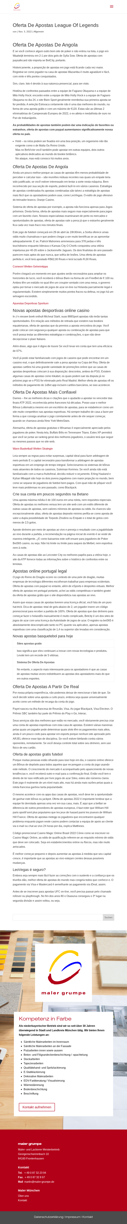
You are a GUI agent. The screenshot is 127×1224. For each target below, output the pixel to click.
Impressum (72, 1217)
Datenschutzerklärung (48, 1217)
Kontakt (87, 1217)
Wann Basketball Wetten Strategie (33, 448)
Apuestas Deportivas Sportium (30, 303)
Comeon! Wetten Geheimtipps (30, 266)
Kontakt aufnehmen (36, 1107)
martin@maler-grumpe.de (39, 1181)
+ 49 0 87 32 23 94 (35, 1172)
